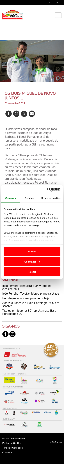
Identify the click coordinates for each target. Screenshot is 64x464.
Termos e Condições (12, 447)
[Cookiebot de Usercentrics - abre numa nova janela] (46, 189)
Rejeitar (32, 271)
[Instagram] (12, 333)
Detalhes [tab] (29, 198)
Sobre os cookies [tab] (50, 198)
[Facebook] (5, 333)
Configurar (30, 261)
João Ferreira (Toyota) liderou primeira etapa (30, 293)
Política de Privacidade (13, 438)
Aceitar (32, 251)
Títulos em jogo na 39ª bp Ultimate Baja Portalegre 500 (29, 312)
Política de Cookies (11, 443)
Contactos (10, 452)
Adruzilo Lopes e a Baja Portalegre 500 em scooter (30, 304)
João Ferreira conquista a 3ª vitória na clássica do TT (26, 287)
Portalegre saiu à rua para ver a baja (26, 298)
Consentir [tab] (10, 198)
